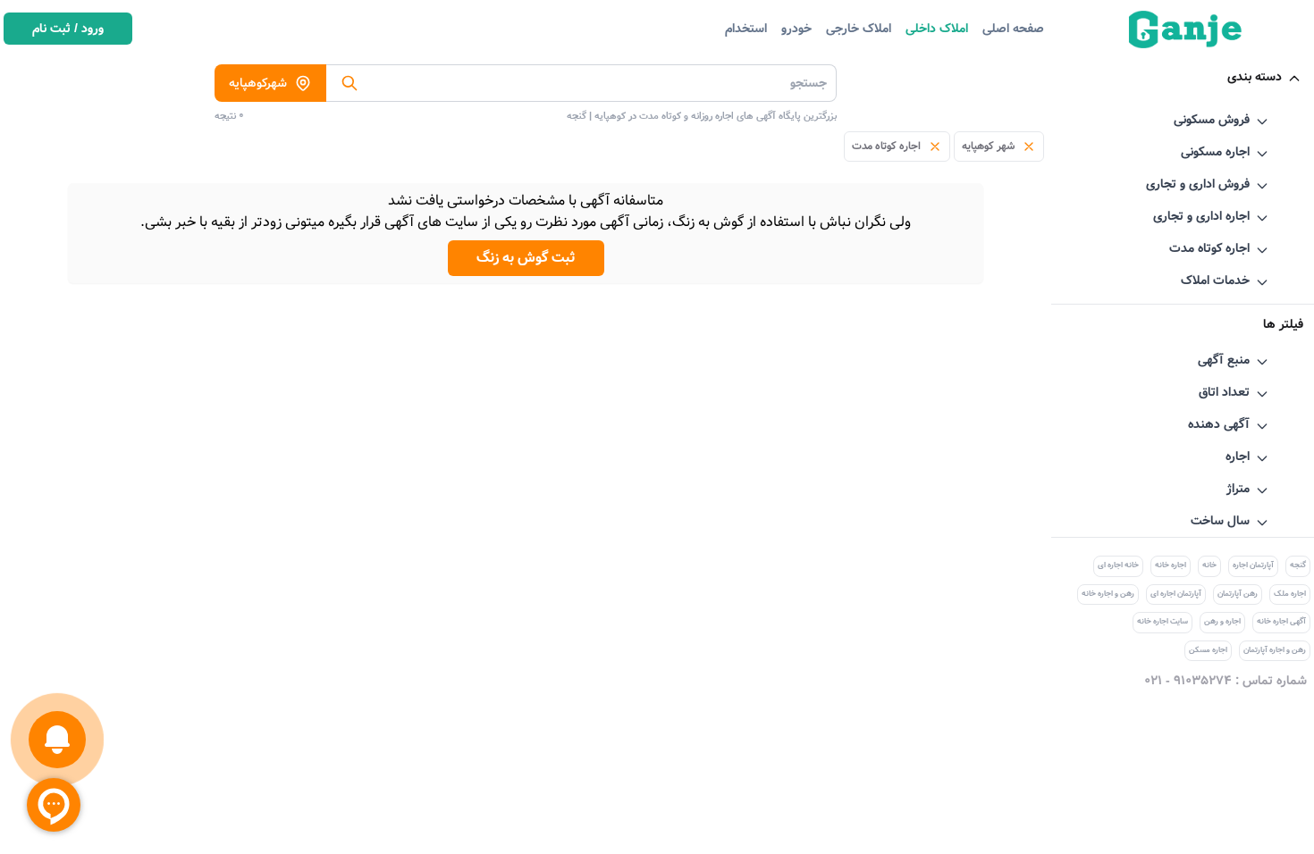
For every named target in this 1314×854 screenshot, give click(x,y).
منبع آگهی (1224, 360)
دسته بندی (1254, 77)
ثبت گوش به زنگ (526, 258)
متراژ (1238, 488)
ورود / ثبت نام (68, 28)
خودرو (796, 28)
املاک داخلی (936, 28)
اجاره (1238, 456)
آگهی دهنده (1219, 424)
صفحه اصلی (1013, 28)
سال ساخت (1220, 521)
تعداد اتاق (1224, 392)
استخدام (746, 28)
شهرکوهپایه (258, 83)
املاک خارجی (858, 28)
